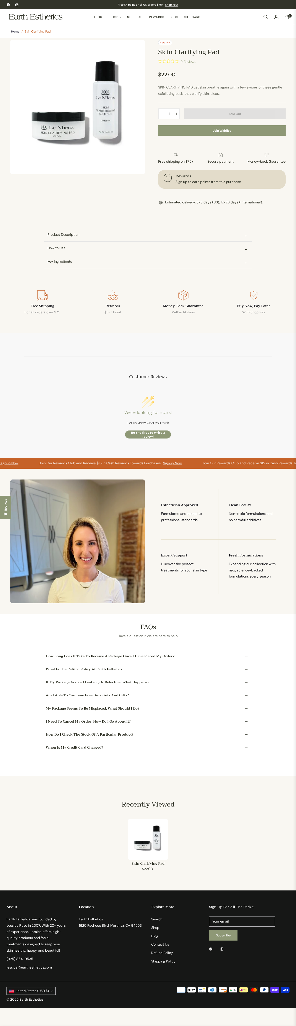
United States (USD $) (32, 991)
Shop (155, 927)
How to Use (147, 249)
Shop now (171, 5)
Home (15, 31)
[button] (265, 17)
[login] (276, 17)
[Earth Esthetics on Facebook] (212, 949)
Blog (154, 936)
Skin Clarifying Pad (148, 863)
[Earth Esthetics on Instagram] (223, 949)
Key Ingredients (147, 262)
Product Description (147, 235)
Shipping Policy (163, 961)
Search (156, 919)
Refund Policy (162, 953)
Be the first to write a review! (148, 434)
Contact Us (160, 944)
